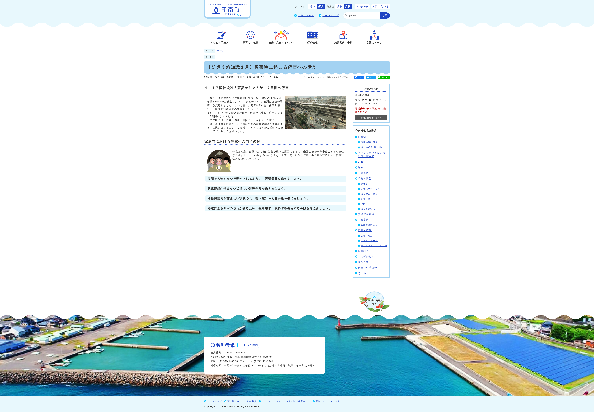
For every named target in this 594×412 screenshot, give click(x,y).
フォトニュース (369, 240)
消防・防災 (365, 178)
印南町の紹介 (366, 256)
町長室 (362, 137)
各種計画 (365, 199)
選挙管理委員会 (367, 267)
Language (362, 6)
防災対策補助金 (369, 194)
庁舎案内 (363, 219)
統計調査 (363, 251)
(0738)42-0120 (228, 361)
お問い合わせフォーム (371, 118)
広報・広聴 (365, 230)
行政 (360, 162)
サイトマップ (330, 15)
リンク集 (363, 262)
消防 (363, 204)
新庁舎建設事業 (369, 225)
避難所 (364, 184)
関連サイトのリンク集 (328, 401)
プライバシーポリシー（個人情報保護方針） (286, 401)
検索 (385, 15)
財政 (360, 167)
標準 (312, 6)
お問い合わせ (380, 6)
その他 (362, 273)
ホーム (220, 51)
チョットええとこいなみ (374, 245)
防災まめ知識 (368, 209)
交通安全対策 (366, 214)
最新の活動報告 (369, 142)
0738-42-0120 (370, 100)
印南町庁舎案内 (248, 345)
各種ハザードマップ (371, 189)
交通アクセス (306, 15)
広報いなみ (367, 236)
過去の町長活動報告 (371, 147)
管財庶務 (363, 173)
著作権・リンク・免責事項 (241, 401)
